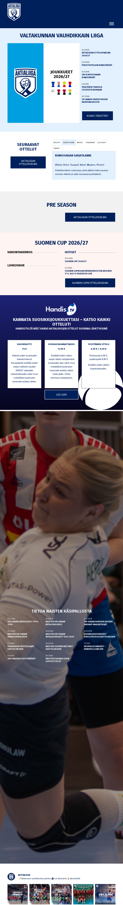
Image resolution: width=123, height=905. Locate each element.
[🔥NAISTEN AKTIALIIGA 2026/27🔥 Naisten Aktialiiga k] (39, 894)
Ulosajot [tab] (102, 142)
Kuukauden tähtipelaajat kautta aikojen (21, 647)
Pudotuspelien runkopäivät (97, 65)
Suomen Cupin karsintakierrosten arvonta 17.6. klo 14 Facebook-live (88, 272)
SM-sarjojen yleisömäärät (22, 658)
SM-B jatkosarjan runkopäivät (91, 76)
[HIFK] (59, 92)
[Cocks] (64, 84)
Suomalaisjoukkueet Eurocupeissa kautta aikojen (99, 635)
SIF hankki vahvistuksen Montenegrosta (95, 100)
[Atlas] (53, 84)
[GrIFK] (53, 92)
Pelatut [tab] (56, 142)
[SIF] (70, 92)
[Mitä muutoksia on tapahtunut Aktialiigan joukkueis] (18, 894)
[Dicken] (70, 84)
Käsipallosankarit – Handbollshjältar (95, 647)
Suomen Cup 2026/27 (76, 261)
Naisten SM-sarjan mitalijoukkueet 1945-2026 (60, 635)
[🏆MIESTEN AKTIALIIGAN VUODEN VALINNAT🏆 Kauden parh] (105, 894)
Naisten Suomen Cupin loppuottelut (57, 660)
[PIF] (64, 92)
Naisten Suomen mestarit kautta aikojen (59, 647)
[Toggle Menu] (111, 23)
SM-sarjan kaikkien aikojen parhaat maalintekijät (98, 623)
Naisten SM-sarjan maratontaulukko (17, 635)
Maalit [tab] (80, 142)
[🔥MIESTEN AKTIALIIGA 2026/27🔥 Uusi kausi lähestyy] (61, 894)
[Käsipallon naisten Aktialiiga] (14, 12)
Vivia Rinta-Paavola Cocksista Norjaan (92, 88)
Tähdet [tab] (56, 148)
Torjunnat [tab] (90, 142)
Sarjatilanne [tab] (68, 142)
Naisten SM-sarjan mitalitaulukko (55, 623)
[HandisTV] (61, 309)
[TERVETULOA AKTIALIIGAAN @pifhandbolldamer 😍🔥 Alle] (83, 894)
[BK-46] (59, 84)
